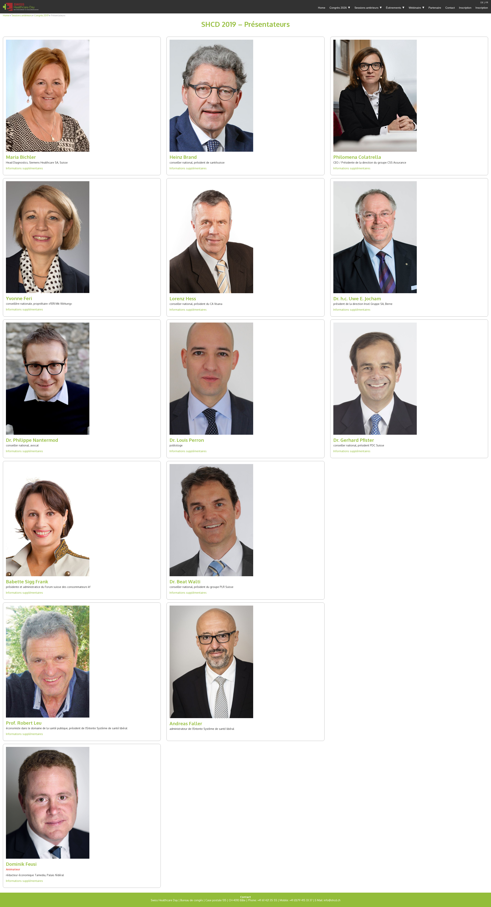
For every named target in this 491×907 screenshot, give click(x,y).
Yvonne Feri (19, 298)
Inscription (465, 7)
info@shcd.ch (332, 900)
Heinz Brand (183, 157)
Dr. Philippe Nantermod (32, 440)
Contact (450, 7)
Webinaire (415, 7)
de (481, 2)
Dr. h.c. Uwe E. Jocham (357, 298)
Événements (393, 7)
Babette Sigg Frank (27, 581)
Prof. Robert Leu (23, 723)
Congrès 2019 (41, 15)
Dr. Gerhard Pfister (353, 440)
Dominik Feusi (21, 864)
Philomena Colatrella (357, 157)
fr (486, 2)
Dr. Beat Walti (185, 581)
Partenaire (434, 7)
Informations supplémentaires (24, 168)
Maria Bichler (21, 157)
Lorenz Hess (183, 298)
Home (321, 7)
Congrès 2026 (338, 7)
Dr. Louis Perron (187, 440)
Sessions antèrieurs (366, 7)
